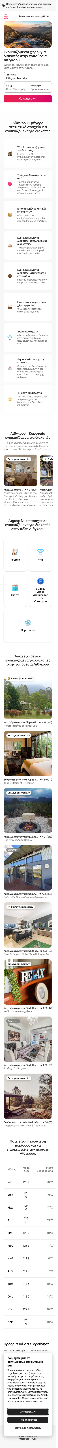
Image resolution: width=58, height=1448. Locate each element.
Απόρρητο (24, 1438)
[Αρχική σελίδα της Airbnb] (6, 16)
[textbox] (15, 89)
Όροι (34, 1438)
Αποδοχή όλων (28, 1411)
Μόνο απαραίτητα (28, 1419)
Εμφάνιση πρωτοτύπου (29, 7)
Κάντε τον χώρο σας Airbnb (34, 16)
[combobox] (27, 78)
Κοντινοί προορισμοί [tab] (15, 1350)
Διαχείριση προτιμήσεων (28, 1427)
